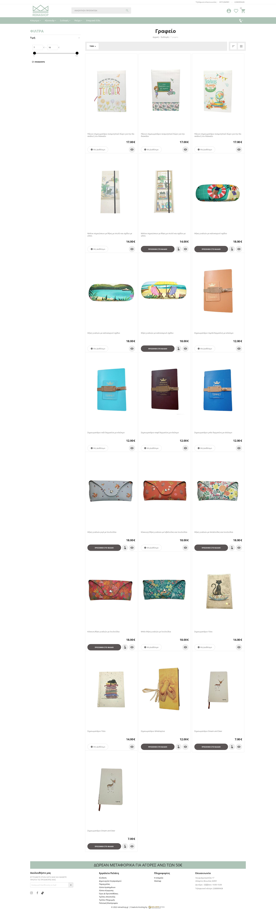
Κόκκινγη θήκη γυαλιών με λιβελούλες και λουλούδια (164, 532)
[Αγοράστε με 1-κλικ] (178, 249)
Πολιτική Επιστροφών (108, 903)
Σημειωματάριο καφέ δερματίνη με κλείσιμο (160, 432)
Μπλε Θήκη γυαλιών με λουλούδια (156, 632)
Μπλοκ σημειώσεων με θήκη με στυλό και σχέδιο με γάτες (109, 234)
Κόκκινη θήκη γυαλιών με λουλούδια (103, 632)
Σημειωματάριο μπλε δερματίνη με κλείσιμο (213, 432)
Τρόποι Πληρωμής (107, 900)
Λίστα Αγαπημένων (107, 887)
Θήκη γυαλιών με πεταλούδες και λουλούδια (213, 532)
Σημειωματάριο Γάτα (203, 632)
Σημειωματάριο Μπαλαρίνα (153, 731)
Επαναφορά (40, 62)
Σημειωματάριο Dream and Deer (208, 731)
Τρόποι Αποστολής (107, 896)
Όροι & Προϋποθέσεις (108, 893)
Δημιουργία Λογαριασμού (110, 881)
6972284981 (224, 2)
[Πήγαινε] (71, 885)
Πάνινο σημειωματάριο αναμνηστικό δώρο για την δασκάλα (163, 135)
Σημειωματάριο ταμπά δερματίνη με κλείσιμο (213, 333)
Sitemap (157, 881)
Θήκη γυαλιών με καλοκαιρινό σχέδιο (210, 233)
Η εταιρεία (158, 877)
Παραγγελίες (104, 884)
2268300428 (239, 2)
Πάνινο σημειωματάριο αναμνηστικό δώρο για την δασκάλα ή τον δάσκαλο (111, 135)
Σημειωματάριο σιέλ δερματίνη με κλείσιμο (106, 432)
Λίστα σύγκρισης (106, 890)
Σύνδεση (103, 877)
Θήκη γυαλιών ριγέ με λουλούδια (101, 532)
